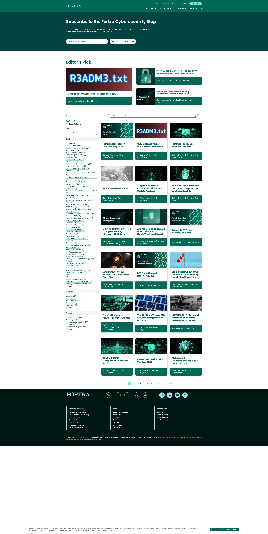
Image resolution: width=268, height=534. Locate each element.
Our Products (117, 425)
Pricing (196, 3)
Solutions (165, 8)
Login (156, 4)
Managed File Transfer (76, 425)
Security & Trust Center (121, 412)
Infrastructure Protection (77, 412)
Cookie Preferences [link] (111, 437)
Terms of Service (85, 529)
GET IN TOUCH (162, 409)
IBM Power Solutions (76, 428)
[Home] (74, 6)
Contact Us (165, 4)
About (194, 8)
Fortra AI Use (136, 437)
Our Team (116, 422)
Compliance (73, 422)
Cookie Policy (70, 529)
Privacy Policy (62, 529)
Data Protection (74, 417)
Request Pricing (162, 415)
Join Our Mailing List (163, 420)
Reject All (221, 529)
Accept (213, 529)
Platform (151, 8)
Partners (184, 4)
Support (175, 4)
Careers (116, 420)
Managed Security (75, 420)
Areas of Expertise (76, 409)
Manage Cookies (232, 529)
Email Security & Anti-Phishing (79, 415)
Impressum (147, 437)
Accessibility (125, 437)
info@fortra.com (162, 417)
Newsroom (117, 415)
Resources (180, 8)
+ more (69, 286)
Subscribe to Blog (124, 41)
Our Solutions (117, 428)
